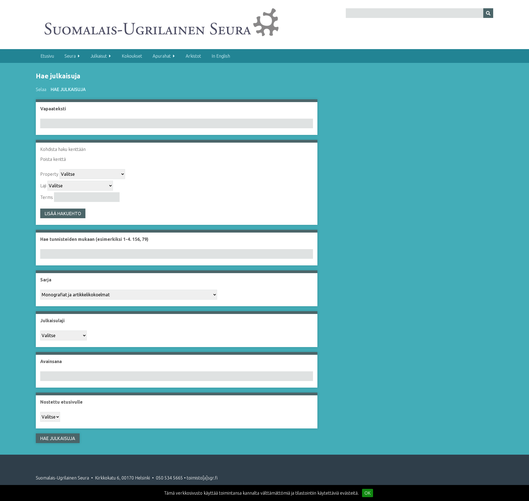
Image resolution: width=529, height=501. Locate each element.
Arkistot (193, 56)
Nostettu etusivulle (61, 401)
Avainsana (51, 361)
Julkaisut (99, 56)
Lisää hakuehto (63, 213)
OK (368, 493)
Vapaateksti (53, 108)
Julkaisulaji (52, 320)
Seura (70, 56)
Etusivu (47, 56)
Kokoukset (132, 56)
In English (221, 56)
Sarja (45, 279)
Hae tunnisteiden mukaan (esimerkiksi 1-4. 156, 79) (94, 239)
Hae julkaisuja (68, 89)
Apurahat (162, 56)
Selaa (41, 89)
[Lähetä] (488, 13)
